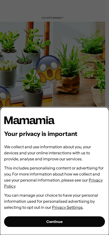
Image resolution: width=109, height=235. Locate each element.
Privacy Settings (67, 207)
